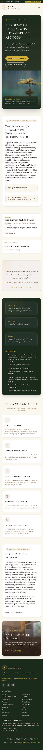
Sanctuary (5, 715)
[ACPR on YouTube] (13, 685)
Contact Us (25, 715)
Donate (24, 710)
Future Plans (26, 702)
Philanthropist (6, 699)
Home (4, 694)
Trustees (5, 702)
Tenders (24, 712)
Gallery (4, 710)
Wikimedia (5, 712)
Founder (24, 697)
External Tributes (7, 704)
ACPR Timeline (27, 699)
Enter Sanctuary (33, 1)
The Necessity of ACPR (9, 697)
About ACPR (26, 694)
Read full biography (13, 613)
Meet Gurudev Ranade (17, 58)
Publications (26, 704)
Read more (9, 233)
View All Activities (13, 651)
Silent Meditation (15, 64)
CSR (23, 707)
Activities (5, 707)
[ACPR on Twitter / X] (8, 685)
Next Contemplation (22, 287)
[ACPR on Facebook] (3, 685)
